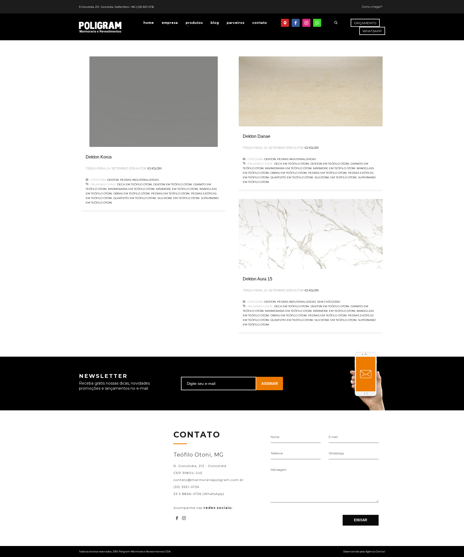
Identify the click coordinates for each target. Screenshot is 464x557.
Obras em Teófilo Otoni (131, 193)
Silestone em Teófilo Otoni (178, 198)
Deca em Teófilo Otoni (134, 184)
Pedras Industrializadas (139, 180)
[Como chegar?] (285, 23)
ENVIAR (360, 520)
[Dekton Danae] (310, 91)
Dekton (113, 180)
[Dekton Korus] (153, 101)
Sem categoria (328, 301)
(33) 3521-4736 (145, 6)
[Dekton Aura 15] (310, 233)
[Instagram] (306, 23)
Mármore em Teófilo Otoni (177, 189)
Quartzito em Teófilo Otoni (134, 198)
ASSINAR (269, 383)
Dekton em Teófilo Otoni (172, 184)
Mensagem (279, 470)
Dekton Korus (99, 157)
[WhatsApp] (317, 23)
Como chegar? (372, 7)
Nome (275, 437)
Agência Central (375, 551)
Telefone (277, 453)
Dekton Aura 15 (257, 279)
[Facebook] (296, 23)
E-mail (333, 437)
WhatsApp (336, 453)
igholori (154, 168)
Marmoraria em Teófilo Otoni (131, 189)
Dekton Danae (256, 136)
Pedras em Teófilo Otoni (170, 193)
